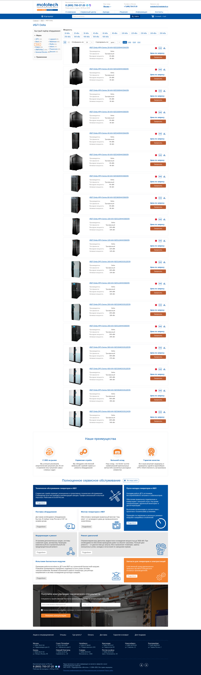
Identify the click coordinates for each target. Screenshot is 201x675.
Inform (53, 47)
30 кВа (86, 33)
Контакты (159, 12)
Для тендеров (140, 635)
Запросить (158, 57)
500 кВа (96, 37)
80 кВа (114, 33)
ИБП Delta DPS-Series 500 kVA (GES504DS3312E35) (110, 390)
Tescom (54, 52)
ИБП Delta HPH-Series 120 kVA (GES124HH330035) (110, 240)
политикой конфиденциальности (98, 610)
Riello (53, 44)
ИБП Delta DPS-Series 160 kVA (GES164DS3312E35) (110, 262)
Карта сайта (109, 670)
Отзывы (63, 635)
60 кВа (105, 33)
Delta (38, 44)
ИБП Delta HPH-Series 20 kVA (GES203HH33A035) (109, 47)
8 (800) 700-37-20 (75, 5)
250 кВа (67, 37)
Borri (38, 42)
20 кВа (76, 33)
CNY (138, 42)
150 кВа (144, 33)
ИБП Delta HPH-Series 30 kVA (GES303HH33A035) (109, 90)
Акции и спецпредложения (43, 635)
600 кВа (106, 37)
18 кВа (67, 33)
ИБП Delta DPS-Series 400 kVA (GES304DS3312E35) (110, 369)
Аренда (106, 12)
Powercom (55, 49)
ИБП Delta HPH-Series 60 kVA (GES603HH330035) (109, 176)
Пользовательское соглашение (94, 670)
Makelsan (54, 42)
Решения (124, 12)
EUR (134, 42)
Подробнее (41, 503)
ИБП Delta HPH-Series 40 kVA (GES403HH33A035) (109, 133)
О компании (70, 12)
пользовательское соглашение (57, 610)
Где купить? (77, 635)
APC (38, 39)
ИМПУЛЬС (41, 50)
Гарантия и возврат (121, 635)
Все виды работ (132, 480)
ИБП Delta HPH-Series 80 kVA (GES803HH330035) (109, 197)
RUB (124, 42)
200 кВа (163, 33)
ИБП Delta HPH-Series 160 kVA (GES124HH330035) (110, 283)
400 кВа (87, 37)
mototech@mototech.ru (159, 6)
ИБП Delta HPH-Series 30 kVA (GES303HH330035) (109, 112)
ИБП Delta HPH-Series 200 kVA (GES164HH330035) (110, 326)
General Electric (42, 52)
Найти (136, 16)
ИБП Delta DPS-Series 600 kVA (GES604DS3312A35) (110, 411)
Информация (141, 12)
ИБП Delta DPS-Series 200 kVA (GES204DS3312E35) (110, 304)
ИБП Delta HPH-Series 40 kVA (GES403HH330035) (109, 154)
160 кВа (153, 33)
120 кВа (134, 33)
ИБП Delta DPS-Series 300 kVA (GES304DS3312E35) (110, 347)
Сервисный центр (88, 12)
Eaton (39, 47)
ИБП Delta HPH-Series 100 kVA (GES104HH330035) (110, 219)
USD (129, 42)
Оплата (91, 635)
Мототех (47, 7)
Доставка (103, 635)
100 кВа (125, 33)
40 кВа (95, 33)
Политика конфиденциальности (73, 670)
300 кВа (77, 37)
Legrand (54, 39)
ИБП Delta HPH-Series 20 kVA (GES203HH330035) (109, 69)
